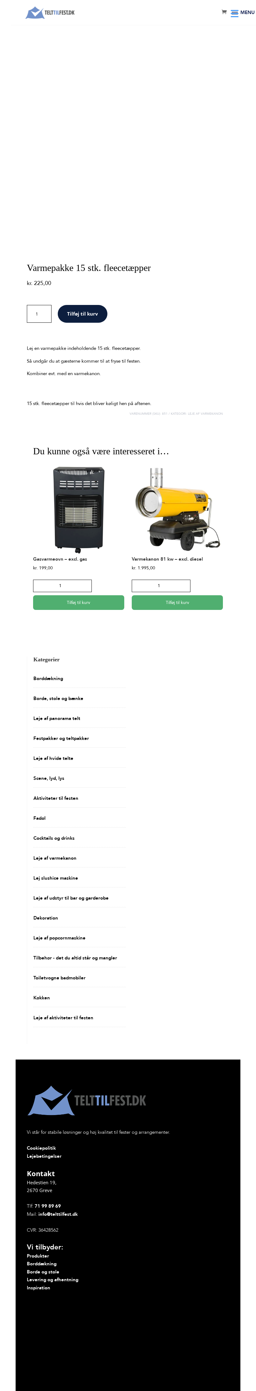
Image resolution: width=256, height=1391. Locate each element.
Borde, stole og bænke (58, 698)
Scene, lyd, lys (48, 778)
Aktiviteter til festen (55, 798)
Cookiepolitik (41, 1148)
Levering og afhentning (52, 1280)
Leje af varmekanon (205, 414)
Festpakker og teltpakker (61, 738)
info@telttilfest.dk (58, 1214)
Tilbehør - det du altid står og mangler (75, 958)
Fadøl (39, 818)
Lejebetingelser (44, 1156)
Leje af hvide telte (53, 758)
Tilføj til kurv (82, 314)
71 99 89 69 (48, 1206)
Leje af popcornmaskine (59, 938)
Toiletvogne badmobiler (59, 978)
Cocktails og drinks (54, 838)
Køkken (41, 998)
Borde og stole (43, 1272)
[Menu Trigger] (234, 13)
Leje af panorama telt (56, 718)
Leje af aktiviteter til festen (63, 1018)
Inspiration (38, 1288)
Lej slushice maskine (55, 878)
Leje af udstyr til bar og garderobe (71, 898)
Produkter (38, 1256)
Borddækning (48, 678)
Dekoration (45, 918)
